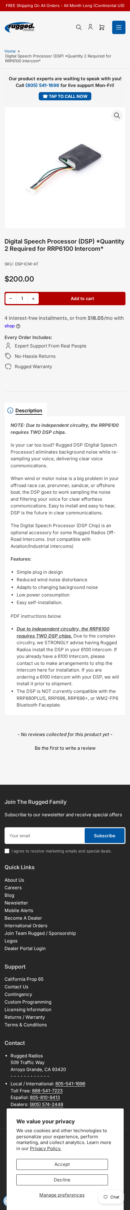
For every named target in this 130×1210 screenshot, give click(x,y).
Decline (62, 1180)
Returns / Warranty (25, 1017)
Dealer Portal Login (25, 948)
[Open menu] (118, 27)
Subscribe (104, 835)
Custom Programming (28, 1002)
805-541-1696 (70, 1084)
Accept (62, 1164)
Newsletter (16, 903)
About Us (14, 880)
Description (28, 410)
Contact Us (16, 987)
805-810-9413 (45, 1097)
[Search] (79, 27)
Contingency (18, 994)
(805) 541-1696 (42, 85)
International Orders (26, 925)
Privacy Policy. (45, 1148)
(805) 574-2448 (46, 1104)
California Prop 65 (24, 979)
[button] (65, 747)
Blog (9, 895)
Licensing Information (28, 1009)
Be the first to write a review (65, 748)
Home (10, 51)
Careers (13, 887)
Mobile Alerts (19, 910)
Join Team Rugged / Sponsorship (40, 933)
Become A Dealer (23, 918)
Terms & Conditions (26, 1025)
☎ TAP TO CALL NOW (65, 96)
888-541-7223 (47, 1091)
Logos (11, 941)
